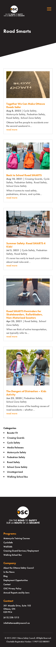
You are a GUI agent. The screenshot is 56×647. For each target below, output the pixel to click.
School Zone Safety (31, 117)
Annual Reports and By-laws (16, 592)
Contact (6, 584)
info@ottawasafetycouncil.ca (16, 622)
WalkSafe (7, 546)
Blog (5, 576)
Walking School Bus (17, 476)
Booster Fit (12, 432)
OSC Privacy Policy (12, 588)
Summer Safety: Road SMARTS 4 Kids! (25, 245)
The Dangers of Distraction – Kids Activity (26, 392)
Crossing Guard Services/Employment (21, 550)
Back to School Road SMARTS (24, 175)
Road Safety (12, 117)
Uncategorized (15, 471)
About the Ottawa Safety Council (18, 567)
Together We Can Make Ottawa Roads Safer (25, 105)
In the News (9, 571)
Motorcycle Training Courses (16, 538)
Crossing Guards (33, 178)
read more (11, 129)
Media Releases (15, 447)
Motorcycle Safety (15, 114)
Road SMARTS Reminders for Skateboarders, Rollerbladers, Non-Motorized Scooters (24, 314)
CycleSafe (8, 542)
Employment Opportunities (15, 580)
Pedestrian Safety (36, 114)
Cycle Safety (29, 110)
